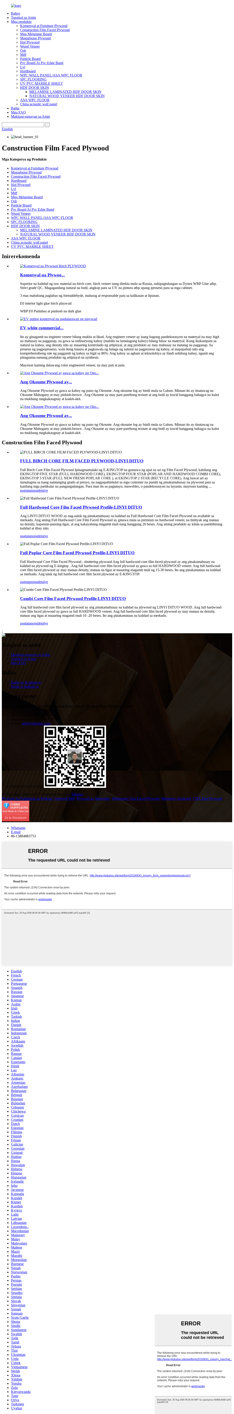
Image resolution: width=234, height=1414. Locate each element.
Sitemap (77, 794)
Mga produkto (21, 22)
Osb (23, 50)
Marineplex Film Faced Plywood (136, 798)
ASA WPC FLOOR (35, 100)
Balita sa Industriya (25, 686)
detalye (43, 490)
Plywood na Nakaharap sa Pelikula (27, 798)
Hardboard (28, 71)
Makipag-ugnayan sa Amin (30, 116)
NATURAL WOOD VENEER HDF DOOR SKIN (67, 96)
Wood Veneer (30, 46)
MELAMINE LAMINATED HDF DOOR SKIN (65, 92)
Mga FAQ (18, 112)
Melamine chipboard (176, 798)
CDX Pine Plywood (207, 798)
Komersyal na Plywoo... (42, 275)
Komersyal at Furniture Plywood (43, 26)
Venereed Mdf (64, 798)
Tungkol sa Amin (23, 17)
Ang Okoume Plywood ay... (46, 381)
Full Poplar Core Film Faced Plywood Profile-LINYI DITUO (77, 552)
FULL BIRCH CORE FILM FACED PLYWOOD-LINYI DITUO (82, 461)
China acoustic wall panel (38, 104)
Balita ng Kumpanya (26, 682)
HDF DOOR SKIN (34, 88)
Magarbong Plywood (35, 38)
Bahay (15, 13)
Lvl (22, 67)
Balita (15, 108)
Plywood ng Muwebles (93, 798)
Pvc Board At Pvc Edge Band (41, 63)
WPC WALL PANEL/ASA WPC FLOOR (51, 75)
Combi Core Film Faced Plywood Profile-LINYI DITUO (73, 598)
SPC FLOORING (33, 79)
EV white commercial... (42, 327)
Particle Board (30, 59)
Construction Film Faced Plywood (45, 30)
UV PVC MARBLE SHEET (41, 83)
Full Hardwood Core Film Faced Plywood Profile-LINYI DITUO (81, 507)
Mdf (23, 55)
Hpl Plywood (30, 42)
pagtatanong (29, 490)
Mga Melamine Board (36, 34)
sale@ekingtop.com (36, 723)
